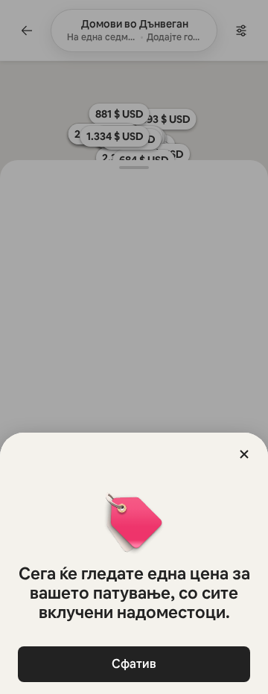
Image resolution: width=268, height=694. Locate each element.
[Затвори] (244, 454)
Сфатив (134, 664)
